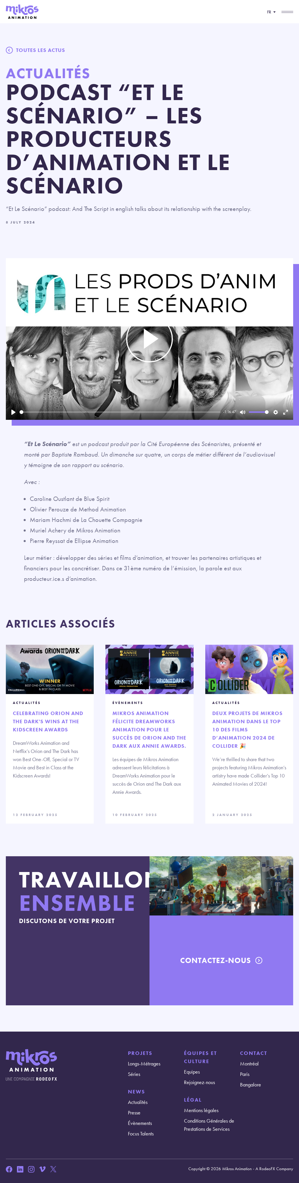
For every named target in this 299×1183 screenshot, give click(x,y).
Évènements (140, 1123)
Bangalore (250, 1084)
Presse (134, 1112)
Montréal (249, 1063)
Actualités (137, 1102)
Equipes (192, 1071)
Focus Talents (141, 1133)
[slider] (120, 412)
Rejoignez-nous (199, 1082)
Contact (253, 1053)
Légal (193, 1099)
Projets (140, 1053)
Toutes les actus (40, 50)
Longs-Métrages (144, 1063)
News (136, 1091)
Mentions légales (201, 1110)
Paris (244, 1074)
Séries (134, 1074)
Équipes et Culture (200, 1057)
